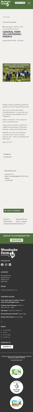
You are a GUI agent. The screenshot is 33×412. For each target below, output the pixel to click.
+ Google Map (8, 180)
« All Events (6, 17)
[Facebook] (2, 264)
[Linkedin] (10, 264)
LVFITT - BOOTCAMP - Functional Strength (10, 221)
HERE (10, 142)
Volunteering (8, 157)
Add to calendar (14, 210)
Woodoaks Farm (10, 171)
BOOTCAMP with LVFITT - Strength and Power (21, 221)
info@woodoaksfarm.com (9, 290)
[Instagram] (6, 264)
